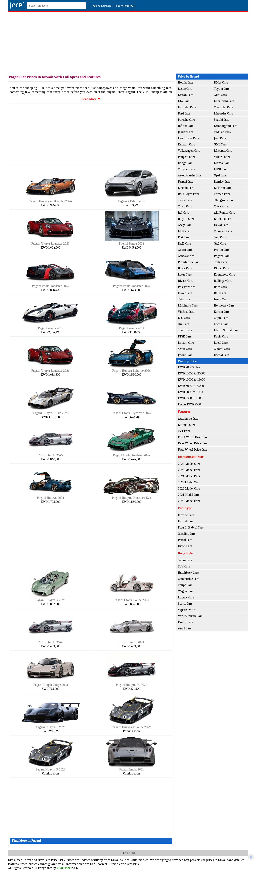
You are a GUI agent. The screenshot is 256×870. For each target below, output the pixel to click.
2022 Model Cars (189, 488)
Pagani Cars (221, 256)
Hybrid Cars (185, 521)
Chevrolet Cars (223, 107)
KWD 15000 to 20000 (191, 373)
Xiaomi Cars (222, 349)
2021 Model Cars (188, 495)
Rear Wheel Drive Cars (192, 443)
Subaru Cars (222, 157)
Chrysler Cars (186, 169)
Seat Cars (220, 237)
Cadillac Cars (222, 132)
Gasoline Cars (186, 534)
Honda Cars (185, 82)
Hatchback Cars (188, 572)
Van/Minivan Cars (190, 616)
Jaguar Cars (185, 132)
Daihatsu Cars (223, 219)
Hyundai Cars (187, 107)
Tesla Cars (220, 262)
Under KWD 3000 (189, 404)
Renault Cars (186, 144)
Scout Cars (185, 349)
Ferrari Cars (185, 181)
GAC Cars (220, 243)
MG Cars (183, 231)
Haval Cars (221, 225)
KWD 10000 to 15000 (191, 379)
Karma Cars (221, 312)
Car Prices (128, 853)
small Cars (184, 628)
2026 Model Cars (189, 464)
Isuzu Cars (221, 299)
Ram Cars (220, 287)
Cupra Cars (221, 318)
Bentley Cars (222, 181)
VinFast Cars (186, 312)
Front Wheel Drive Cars (193, 437)
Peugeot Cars (186, 157)
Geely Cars (184, 225)
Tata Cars (184, 299)
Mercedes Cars (223, 113)
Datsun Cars (186, 342)
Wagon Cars (185, 591)
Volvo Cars (185, 206)
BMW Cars (221, 82)
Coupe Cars (185, 585)
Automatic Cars (188, 418)
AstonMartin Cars (189, 175)
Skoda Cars (185, 200)
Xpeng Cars (221, 324)
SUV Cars (184, 566)
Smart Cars (185, 330)
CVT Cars (184, 431)
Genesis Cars (186, 256)
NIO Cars (184, 318)
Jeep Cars (220, 138)
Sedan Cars (185, 560)
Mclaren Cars (222, 188)
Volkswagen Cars (189, 150)
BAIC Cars (184, 243)
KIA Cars (183, 101)
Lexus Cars (185, 89)
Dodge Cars (185, 163)
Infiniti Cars (185, 126)
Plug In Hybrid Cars (191, 527)
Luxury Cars (186, 597)
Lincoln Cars (186, 188)
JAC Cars (183, 212)
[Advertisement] (128, 42)
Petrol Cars (185, 540)
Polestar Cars (186, 287)
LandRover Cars (188, 138)
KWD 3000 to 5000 (190, 398)
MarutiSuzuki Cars (226, 330)
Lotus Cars (185, 274)
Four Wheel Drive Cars (192, 449)
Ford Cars (184, 113)
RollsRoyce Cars (188, 194)
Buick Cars (185, 268)
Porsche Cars (186, 119)
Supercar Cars (187, 610)
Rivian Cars (185, 281)
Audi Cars (220, 95)
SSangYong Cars (224, 200)
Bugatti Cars (186, 219)
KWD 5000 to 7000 (190, 392)
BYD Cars (220, 293)
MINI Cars (220, 169)
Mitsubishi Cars (224, 101)
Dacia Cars (221, 336)
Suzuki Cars (221, 119)
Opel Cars (220, 175)
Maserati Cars (223, 150)
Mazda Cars (221, 163)
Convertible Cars (188, 579)
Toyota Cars (221, 89)
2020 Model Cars (189, 501)
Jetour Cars (185, 355)
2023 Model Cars (189, 482)
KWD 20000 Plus (189, 367)
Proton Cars (221, 250)
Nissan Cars (185, 95)
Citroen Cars (222, 194)
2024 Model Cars (189, 476)
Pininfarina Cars (188, 262)
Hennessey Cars (224, 305)
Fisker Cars (185, 293)
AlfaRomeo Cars (224, 212)
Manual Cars (186, 425)
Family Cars (185, 622)
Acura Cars (185, 250)
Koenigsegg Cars (224, 274)
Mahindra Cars (188, 305)
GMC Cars (220, 144)
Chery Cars (221, 206)
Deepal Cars (221, 355)
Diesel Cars (185, 546)
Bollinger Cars (223, 281)
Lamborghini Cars (225, 126)
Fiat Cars (183, 237)
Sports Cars (185, 603)
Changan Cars (223, 231)
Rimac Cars (221, 268)
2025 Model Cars (189, 470)
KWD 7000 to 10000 (191, 386)
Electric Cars (186, 515)
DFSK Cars (184, 336)
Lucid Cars (221, 342)
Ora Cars (183, 324)
